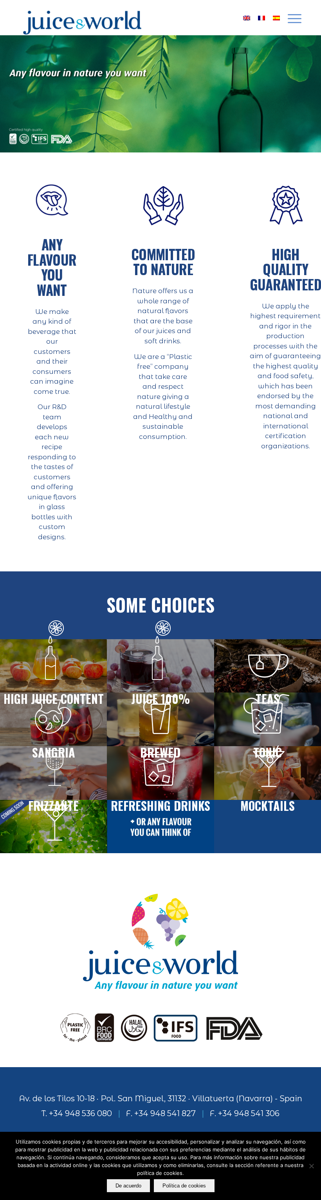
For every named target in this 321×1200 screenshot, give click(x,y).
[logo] (82, 17)
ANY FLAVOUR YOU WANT (51, 267)
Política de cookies (184, 1186)
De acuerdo (128, 1186)
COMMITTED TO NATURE (163, 261)
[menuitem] (290, 17)
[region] (160, 93)
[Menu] (290, 17)
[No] (311, 1166)
